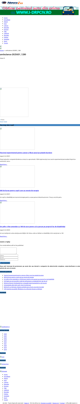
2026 (5, 334)
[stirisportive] (4, 364)
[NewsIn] (12, 5)
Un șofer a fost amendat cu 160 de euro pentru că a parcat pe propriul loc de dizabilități (32, 227)
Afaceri (6, 22)
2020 (5, 345)
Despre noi (56, 403)
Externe (6, 29)
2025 (5, 336)
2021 (5, 344)
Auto (5, 24)
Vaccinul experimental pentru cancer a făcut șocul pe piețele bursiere (26, 153)
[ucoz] (2, 357)
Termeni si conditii (46, 403)
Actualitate (7, 20)
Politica (6, 37)
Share (1, 121)
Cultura (6, 25)
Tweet (5, 121)
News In (26, 403)
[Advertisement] (40, 72)
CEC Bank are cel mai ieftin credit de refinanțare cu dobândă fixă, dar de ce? (25, 281)
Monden (6, 35)
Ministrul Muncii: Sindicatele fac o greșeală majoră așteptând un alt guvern (25, 283)
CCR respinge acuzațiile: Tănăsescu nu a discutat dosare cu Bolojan (23, 289)
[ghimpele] (3, 371)
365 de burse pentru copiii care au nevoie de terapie (19, 190)
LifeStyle (6, 33)
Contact (62, 403)
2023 (5, 340)
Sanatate (6, 39)
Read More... (3, 164)
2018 (5, 349)
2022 (5, 342)
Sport (5, 41)
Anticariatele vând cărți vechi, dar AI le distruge (17, 285)
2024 (5, 338)
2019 (5, 347)
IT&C (5, 31)
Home (6, 18)
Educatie (6, 27)
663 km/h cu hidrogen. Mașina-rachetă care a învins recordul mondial (24, 287)
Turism (6, 43)
